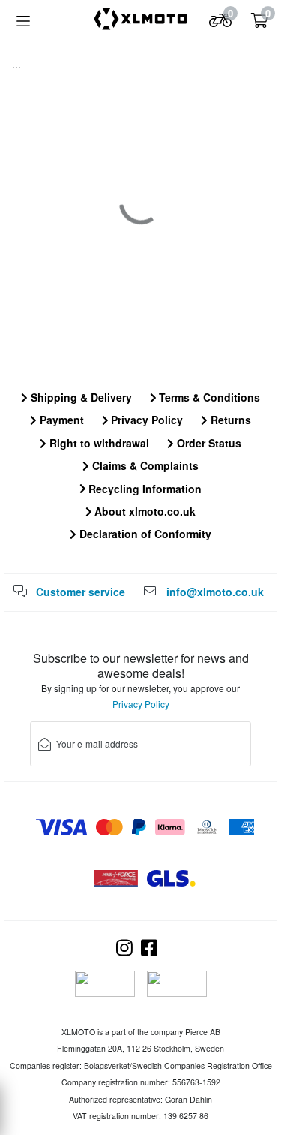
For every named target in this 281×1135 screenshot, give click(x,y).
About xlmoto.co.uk (143, 511)
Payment (60, 419)
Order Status (207, 442)
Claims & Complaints (144, 465)
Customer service (80, 591)
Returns (229, 419)
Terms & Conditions (208, 397)
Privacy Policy (145, 419)
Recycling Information (143, 488)
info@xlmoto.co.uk (215, 591)
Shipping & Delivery (80, 397)
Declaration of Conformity (143, 533)
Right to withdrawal (97, 442)
